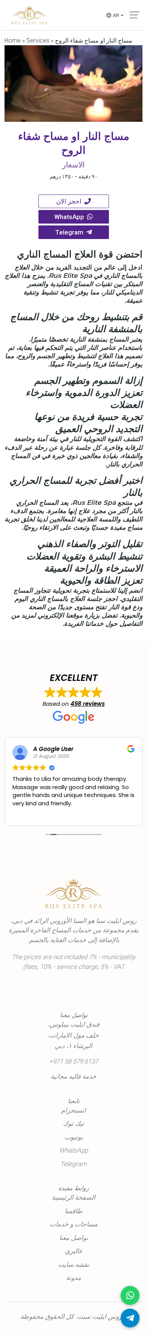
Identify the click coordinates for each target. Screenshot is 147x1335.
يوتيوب (73, 1137)
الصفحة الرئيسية (73, 1197)
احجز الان (70, 201)
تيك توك (73, 1123)
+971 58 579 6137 (73, 1061)
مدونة (73, 1277)
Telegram (70, 232)
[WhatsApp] (130, 1295)
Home (13, 40)
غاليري (73, 1251)
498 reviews (87, 704)
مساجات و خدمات (74, 1224)
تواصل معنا (73, 1238)
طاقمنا (74, 1211)
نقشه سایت (73, 1264)
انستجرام (73, 1110)
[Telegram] (130, 1318)
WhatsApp (70, 217)
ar (116, 15)
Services (37, 40)
